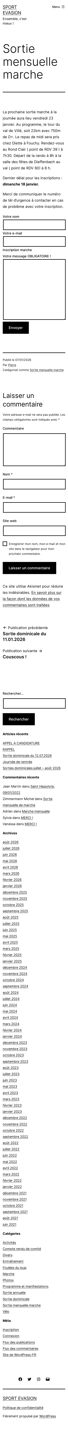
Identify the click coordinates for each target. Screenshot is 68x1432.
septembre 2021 (15, 1212)
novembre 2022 (15, 1124)
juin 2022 (10, 1155)
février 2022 (12, 1180)
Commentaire (13, 428)
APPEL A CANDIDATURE (21, 743)
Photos (8, 1280)
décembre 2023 (15, 1043)
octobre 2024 (13, 980)
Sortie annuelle (14, 1293)
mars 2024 (11, 1024)
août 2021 (10, 1218)
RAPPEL (9, 749)
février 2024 (12, 1030)
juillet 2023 (11, 1074)
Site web (10, 521)
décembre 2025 (15, 892)
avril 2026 (10, 867)
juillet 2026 (11, 848)
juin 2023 (10, 1080)
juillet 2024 (11, 999)
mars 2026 (11, 873)
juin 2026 (10, 854)
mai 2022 (10, 1162)
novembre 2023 (15, 1049)
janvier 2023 (12, 1111)
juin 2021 (9, 1224)
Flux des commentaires (20, 1348)
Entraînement (13, 1261)
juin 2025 (10, 930)
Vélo (6, 1311)
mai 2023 (10, 1086)
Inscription (11, 1330)
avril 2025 (10, 942)
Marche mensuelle (36, 811)
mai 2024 (10, 1011)
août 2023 (10, 1068)
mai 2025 (10, 936)
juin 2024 (10, 1005)
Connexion (11, 1336)
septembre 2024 (15, 986)
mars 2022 (11, 1174)
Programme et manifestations (25, 1286)
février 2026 (12, 880)
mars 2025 (11, 949)
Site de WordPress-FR (19, 1355)
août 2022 (10, 1143)
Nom (8, 474)
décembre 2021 (14, 1193)
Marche (8, 1274)
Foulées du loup (14, 1268)
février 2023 (12, 1105)
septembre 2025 (15, 911)
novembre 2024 (15, 974)
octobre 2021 (13, 1205)
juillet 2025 (11, 924)
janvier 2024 (12, 1036)
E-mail (9, 497)
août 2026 (10, 842)
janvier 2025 (12, 961)
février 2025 (12, 955)
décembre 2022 (15, 1118)
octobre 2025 (13, 905)
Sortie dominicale (16, 1299)
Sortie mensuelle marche (47, 370)
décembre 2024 (15, 967)
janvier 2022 (12, 1187)
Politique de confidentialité (23, 1408)
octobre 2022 (13, 1130)
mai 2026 (10, 861)
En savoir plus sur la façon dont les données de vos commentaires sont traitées (32, 598)
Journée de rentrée (17, 762)
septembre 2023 (15, 1061)
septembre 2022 (15, 1137)
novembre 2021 (15, 1199)
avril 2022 (10, 1168)
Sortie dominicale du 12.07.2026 (27, 756)
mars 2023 (11, 1099)
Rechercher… (13, 693)
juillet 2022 (11, 1149)
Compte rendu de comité (22, 1249)
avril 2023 (10, 1093)
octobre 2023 (13, 1055)
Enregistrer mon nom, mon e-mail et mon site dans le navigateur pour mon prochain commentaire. (37, 549)
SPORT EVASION (20, 1398)
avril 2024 (10, 1017)
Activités (9, 1243)
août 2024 (11, 993)
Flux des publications (19, 1342)
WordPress (47, 1416)
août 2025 (10, 917)
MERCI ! (27, 818)
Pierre (12, 365)
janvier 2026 (12, 886)
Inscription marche (17, 250)
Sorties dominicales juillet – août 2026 (32, 768)
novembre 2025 (15, 898)
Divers (7, 1255)
